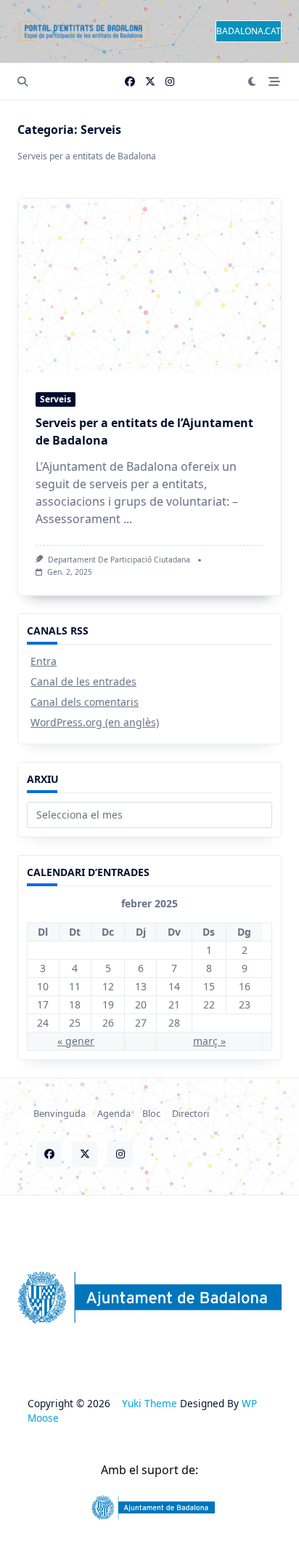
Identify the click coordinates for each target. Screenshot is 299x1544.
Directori (190, 1113)
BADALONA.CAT (248, 31)
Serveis (55, 399)
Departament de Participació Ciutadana (119, 559)
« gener (75, 1041)
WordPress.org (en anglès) (94, 722)
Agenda (114, 1113)
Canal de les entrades (83, 681)
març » (209, 1041)
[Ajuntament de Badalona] (149, 1508)
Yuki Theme (149, 1403)
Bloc (151, 1113)
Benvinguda (59, 1113)
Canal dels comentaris (84, 702)
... (127, 519)
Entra (43, 661)
